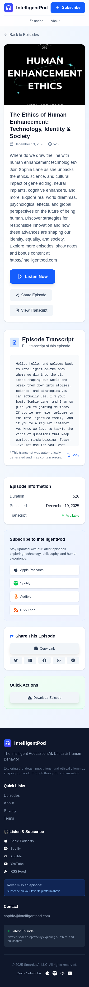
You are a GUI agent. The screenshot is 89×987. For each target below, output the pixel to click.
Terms (9, 818)
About (55, 21)
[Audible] (62, 973)
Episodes (36, 21)
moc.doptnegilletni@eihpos (27, 916)
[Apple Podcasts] (47, 973)
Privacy (10, 811)
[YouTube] (70, 973)
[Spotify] (54, 973)
